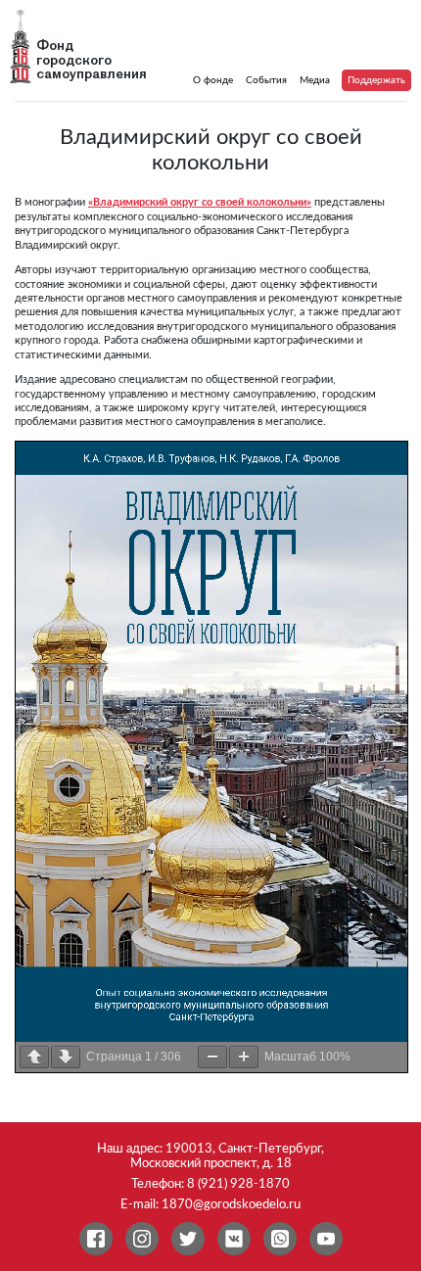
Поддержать (376, 80)
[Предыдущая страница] (34, 1057)
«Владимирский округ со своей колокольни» (199, 202)
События (266, 80)
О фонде (213, 80)
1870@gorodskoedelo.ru (231, 1204)
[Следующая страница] (65, 1057)
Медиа (315, 80)
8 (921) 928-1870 (238, 1184)
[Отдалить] (212, 1057)
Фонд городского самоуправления (91, 60)
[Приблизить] (243, 1057)
